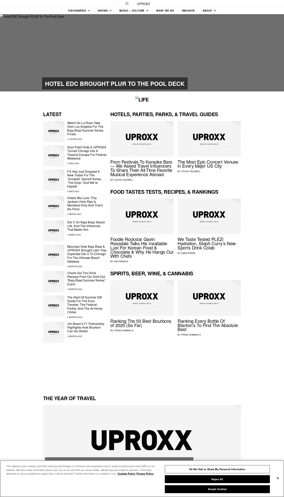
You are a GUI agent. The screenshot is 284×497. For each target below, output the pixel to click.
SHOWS (103, 10)
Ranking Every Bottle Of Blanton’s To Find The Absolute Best (208, 325)
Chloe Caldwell (123, 179)
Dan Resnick (121, 261)
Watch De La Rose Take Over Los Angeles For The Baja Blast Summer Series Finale (85, 128)
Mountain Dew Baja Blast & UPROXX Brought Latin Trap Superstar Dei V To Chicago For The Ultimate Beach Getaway (86, 254)
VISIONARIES (77, 10)
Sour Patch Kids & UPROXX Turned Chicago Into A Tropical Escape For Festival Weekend (86, 153)
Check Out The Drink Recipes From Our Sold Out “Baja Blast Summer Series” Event (86, 278)
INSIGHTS (188, 10)
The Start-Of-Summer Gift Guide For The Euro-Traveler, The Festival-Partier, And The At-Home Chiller (84, 304)
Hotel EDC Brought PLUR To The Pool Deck (115, 83)
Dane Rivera (188, 252)
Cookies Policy (126, 473)
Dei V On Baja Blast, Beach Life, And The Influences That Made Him (86, 226)
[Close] (278, 478)
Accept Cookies (217, 489)
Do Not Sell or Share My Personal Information (217, 469)
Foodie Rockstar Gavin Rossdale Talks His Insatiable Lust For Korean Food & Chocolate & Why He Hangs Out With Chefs (141, 247)
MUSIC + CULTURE (132, 10)
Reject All (217, 479)
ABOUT (207, 10)
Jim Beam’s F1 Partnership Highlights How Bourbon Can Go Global (85, 327)
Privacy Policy (145, 473)
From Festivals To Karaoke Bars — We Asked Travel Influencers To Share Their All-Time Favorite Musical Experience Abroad (141, 168)
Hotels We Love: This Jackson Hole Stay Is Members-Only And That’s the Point (85, 203)
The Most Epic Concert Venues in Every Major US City (208, 163)
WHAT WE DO (165, 10)
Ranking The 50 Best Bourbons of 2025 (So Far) (140, 323)
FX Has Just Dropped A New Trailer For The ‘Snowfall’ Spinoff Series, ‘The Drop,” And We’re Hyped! (84, 178)
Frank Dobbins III (123, 330)
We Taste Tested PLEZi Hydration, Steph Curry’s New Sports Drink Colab (207, 243)
